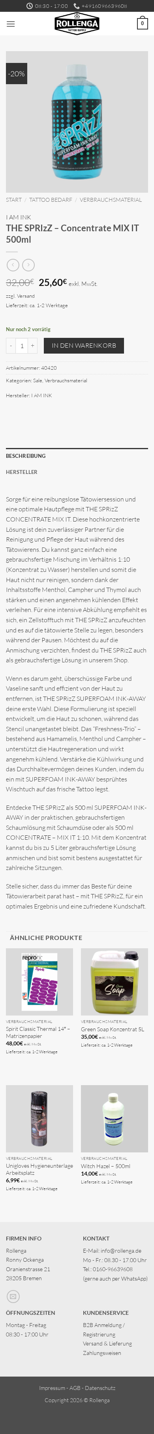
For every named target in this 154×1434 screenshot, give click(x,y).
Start (14, 199)
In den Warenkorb (84, 345)
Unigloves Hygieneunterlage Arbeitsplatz (39, 1169)
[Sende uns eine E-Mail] (13, 1296)
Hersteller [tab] (22, 472)
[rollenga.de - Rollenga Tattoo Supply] (77, 23)
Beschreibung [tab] (25, 456)
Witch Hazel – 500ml (105, 1166)
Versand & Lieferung (107, 1343)
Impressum (52, 1387)
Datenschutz (100, 1387)
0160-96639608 (113, 1269)
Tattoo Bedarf (50, 199)
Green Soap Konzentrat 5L (112, 1029)
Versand (26, 296)
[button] (10, 23)
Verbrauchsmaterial (111, 199)
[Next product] (13, 265)
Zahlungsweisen (102, 1352)
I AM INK (18, 217)
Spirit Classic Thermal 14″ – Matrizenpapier (38, 1032)
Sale (37, 380)
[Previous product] (28, 265)
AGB (75, 1387)
